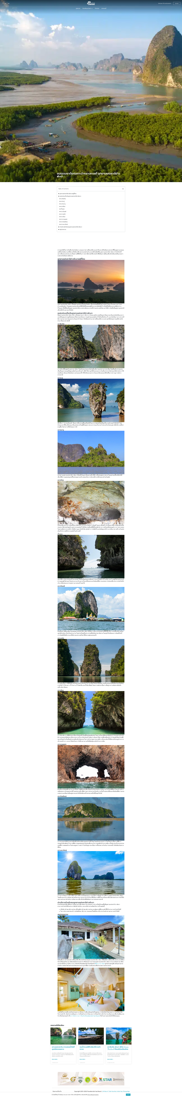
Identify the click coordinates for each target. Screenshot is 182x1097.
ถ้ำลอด (62, 209)
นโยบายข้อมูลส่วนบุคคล (92, 1094)
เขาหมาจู (63, 204)
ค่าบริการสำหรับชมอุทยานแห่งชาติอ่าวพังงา (71, 227)
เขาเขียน (63, 206)
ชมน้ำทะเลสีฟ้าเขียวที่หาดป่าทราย (90, 1048)
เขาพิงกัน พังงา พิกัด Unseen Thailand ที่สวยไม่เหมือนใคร (118, 1048)
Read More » (55, 1059)
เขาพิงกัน (63, 199)
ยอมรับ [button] (128, 1094)
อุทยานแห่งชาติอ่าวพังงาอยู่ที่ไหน (68, 193)
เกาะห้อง (63, 216)
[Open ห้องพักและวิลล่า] (92, 8)
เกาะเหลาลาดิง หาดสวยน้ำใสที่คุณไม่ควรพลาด (63, 1048)
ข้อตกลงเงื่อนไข (57, 1091)
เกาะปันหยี (63, 211)
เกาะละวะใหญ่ (64, 224)
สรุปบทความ (63, 229)
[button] (123, 188)
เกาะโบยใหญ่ (64, 222)
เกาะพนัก (63, 214)
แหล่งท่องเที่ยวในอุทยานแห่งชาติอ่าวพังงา (70, 196)
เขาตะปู (63, 201)
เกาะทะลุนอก (64, 219)
